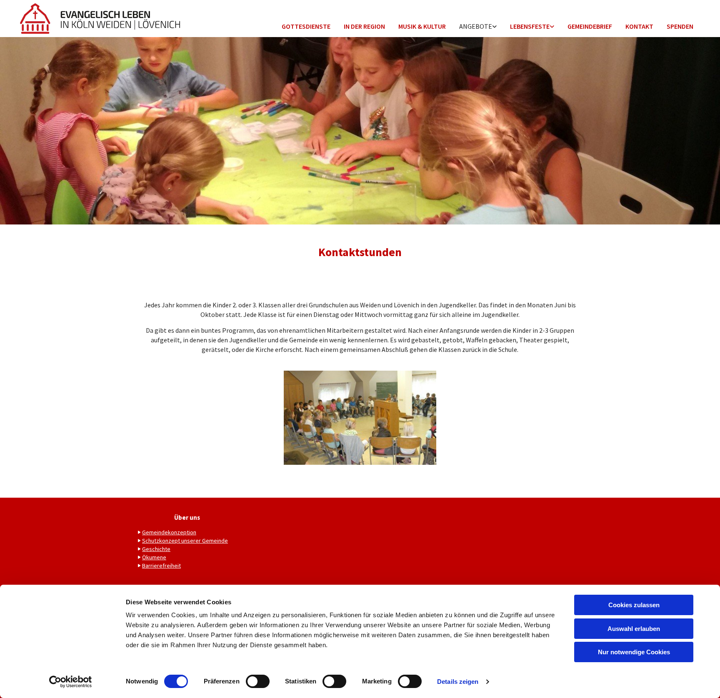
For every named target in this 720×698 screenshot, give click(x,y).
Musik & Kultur (422, 26)
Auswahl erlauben (634, 628)
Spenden (680, 26)
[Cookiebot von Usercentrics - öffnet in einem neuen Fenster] (70, 682)
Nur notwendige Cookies (634, 652)
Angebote (475, 26)
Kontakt (639, 26)
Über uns (187, 517)
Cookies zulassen (634, 604)
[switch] (258, 681)
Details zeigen (457, 681)
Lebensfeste (530, 26)
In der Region (364, 26)
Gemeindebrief (590, 26)
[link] (477, 26)
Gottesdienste (306, 26)
